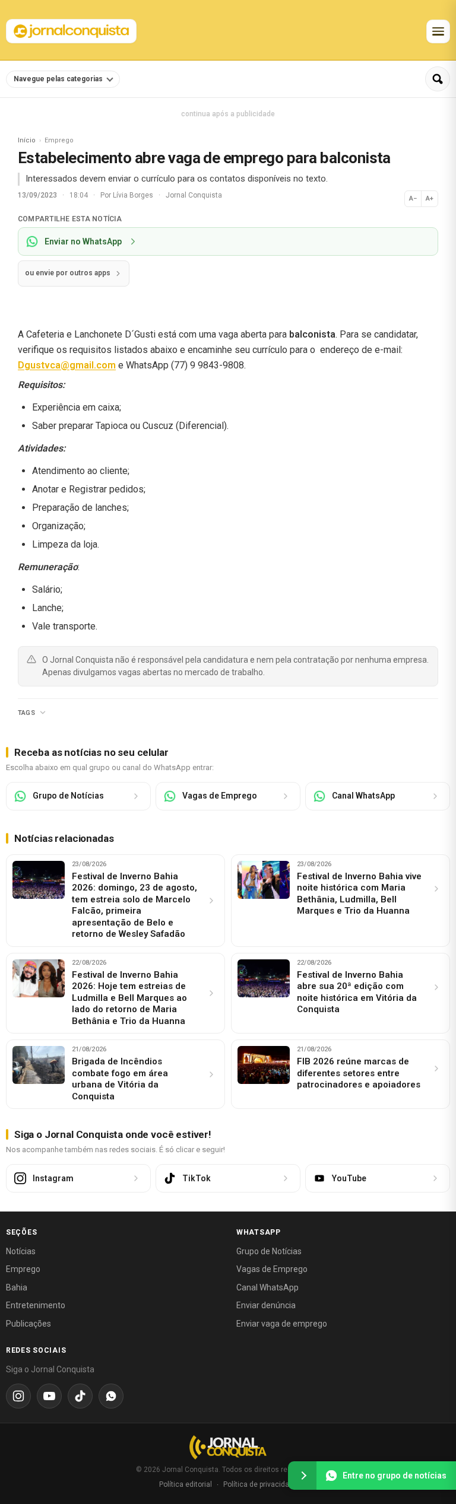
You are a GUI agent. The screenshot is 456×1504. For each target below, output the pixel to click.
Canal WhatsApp (267, 1287)
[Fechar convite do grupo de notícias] (302, 1475)
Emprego (23, 1269)
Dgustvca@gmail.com (67, 365)
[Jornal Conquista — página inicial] (228, 1447)
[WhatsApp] (111, 1396)
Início (27, 140)
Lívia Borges (134, 195)
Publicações (28, 1323)
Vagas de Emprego (272, 1269)
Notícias (21, 1251)
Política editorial (185, 1484)
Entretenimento (35, 1305)
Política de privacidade (260, 1484)
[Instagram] (18, 1396)
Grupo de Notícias (269, 1251)
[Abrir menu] (438, 31)
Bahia (16, 1287)
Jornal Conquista (194, 195)
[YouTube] (49, 1396)
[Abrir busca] (437, 79)
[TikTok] (80, 1396)
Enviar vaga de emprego (281, 1323)
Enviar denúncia (266, 1305)
